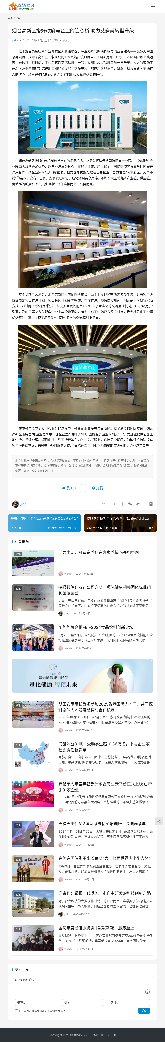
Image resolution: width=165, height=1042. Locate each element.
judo (15, 40)
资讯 (66, 40)
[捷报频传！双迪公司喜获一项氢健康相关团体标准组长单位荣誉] (33, 597)
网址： (115, 1002)
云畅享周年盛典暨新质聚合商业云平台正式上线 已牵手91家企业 (105, 787)
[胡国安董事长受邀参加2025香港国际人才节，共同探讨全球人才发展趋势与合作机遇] (33, 714)
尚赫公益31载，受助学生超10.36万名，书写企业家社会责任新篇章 (104, 747)
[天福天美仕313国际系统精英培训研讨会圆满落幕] (33, 834)
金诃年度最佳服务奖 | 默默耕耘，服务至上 (96, 928)
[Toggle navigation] (152, 6)
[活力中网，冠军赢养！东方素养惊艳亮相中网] (33, 563)
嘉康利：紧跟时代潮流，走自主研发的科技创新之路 (104, 893)
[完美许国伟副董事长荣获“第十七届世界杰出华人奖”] (33, 868)
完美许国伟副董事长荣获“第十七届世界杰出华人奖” (104, 858)
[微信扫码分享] (130, 504)
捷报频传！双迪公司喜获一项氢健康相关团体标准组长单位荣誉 (104, 590)
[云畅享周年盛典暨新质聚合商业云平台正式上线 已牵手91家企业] (33, 794)
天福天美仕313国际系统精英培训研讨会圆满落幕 (102, 823)
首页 (10, 18)
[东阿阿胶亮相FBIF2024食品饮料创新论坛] (33, 637)
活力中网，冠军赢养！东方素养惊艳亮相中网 (98, 552)
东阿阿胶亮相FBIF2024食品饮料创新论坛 (95, 627)
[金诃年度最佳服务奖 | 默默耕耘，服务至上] (33, 938)
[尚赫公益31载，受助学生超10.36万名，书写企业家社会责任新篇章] (33, 754)
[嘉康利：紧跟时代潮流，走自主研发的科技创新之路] (33, 903)
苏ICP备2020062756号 (101, 1035)
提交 (144, 1010)
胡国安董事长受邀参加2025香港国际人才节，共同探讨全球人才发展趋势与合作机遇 (105, 707)
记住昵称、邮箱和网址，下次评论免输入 (42, 1010)
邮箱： (68, 1002)
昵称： (22, 1002)
